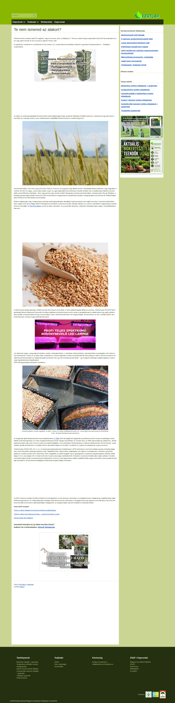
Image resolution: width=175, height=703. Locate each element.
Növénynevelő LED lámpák (132, 35)
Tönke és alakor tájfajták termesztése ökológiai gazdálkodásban (35, 510)
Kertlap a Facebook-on (99, 662)
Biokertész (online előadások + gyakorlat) (139, 86)
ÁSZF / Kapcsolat (139, 658)
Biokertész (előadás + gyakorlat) (27, 662)
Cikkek (56, 662)
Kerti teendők (58, 666)
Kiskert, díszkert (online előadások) (136, 100)
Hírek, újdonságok (60, 664)
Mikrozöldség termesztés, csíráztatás (137, 57)
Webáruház (46, 22)
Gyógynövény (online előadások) (135, 90)
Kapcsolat (59, 22)
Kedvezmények (22, 678)
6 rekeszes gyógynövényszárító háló (137, 39)
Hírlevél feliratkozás (46, 527)
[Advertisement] (87, 5)
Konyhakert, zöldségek (26, 584)
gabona (22, 587)
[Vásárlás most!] (65, 552)
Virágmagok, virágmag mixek (133, 65)
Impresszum (134, 666)
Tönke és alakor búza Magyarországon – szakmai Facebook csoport (36, 514)
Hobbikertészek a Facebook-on (102, 664)
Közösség (97, 658)
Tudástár (31, 22)
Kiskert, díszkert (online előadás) (27, 669)
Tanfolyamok (23, 658)
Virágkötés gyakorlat (23, 675)
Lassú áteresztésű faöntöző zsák (135, 43)
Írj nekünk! (133, 671)
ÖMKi (57, 438)
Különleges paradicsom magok (134, 47)
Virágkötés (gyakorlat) (130, 111)
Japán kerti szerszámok (131, 61)
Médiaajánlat (134, 669)
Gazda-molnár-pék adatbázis (23, 518)
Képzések (18, 22)
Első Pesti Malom (35, 206)
